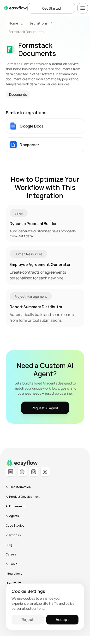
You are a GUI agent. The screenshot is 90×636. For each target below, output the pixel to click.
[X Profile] (45, 472)
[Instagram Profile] (33, 472)
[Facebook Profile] (22, 472)
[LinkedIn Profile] (10, 472)
